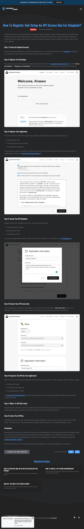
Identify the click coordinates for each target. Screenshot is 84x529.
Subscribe (59, 2)
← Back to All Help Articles (17, 452)
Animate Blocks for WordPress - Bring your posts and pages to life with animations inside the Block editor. (23, 521)
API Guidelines (66, 238)
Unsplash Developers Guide (12, 439)
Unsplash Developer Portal (59, 64)
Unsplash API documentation (31, 153)
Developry (54, 518)
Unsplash (66, 51)
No (77, 452)
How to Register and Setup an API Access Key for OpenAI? (21, 470)
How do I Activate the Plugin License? (17, 484)
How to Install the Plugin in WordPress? (59, 469)
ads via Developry (19, 525)
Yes (71, 452)
